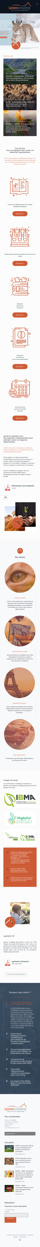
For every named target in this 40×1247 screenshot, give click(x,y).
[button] (20, 1015)
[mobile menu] (37, 4)
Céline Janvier (12, 99)
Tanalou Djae (12, 73)
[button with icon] (5, 497)
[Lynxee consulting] (20, 6)
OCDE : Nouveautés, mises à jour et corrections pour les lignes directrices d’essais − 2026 (20, 104)
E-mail (7, 1211)
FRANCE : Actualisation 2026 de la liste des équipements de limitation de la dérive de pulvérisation (20, 78)
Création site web (12, 1235)
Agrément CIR (10, 1133)
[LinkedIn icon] (20, 1240)
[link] (20, 800)
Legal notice (23, 1237)
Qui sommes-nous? (3, 37)
